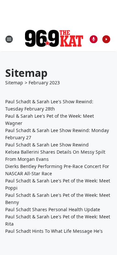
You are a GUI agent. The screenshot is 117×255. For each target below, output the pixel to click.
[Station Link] (54, 39)
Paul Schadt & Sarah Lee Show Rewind (47, 145)
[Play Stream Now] (106, 39)
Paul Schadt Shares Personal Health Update (52, 209)
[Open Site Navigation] (9, 39)
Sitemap (14, 82)
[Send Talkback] (94, 39)
